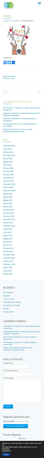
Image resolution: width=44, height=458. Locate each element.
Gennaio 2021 (8, 171)
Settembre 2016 (9, 264)
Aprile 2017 (7, 241)
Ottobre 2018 (8, 187)
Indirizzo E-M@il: (8, 421)
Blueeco (7, 21)
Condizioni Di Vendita (11, 305)
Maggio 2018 (7, 200)
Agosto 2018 (7, 193)
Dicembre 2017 (9, 216)
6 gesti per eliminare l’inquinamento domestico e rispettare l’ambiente (21, 114)
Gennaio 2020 (8, 174)
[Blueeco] (9, 4)
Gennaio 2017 (8, 251)
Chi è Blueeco (8, 292)
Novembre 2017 (9, 219)
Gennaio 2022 (8, 152)
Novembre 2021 (9, 155)
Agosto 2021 (7, 158)
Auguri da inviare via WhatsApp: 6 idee (9, 77)
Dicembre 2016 (9, 254)
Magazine (6, 295)
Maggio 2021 (7, 161)
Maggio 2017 (7, 238)
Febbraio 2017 (8, 248)
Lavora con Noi (9, 298)
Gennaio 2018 (8, 213)
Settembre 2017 (9, 225)
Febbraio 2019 (8, 177)
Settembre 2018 (9, 190)
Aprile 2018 (7, 203)
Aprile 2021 (7, 164)
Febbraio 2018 (8, 209)
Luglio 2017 (7, 232)
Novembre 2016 (9, 257)
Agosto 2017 (7, 229)
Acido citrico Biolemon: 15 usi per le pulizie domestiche (19, 119)
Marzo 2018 (7, 206)
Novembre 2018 (9, 184)
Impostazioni (6, 451)
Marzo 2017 (7, 245)
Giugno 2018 (7, 196)
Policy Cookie (8, 311)
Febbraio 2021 (8, 168)
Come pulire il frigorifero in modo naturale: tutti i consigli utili (22, 108)
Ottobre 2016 (8, 261)
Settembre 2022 (9, 145)
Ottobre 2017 (8, 222)
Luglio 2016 (7, 270)
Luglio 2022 (7, 148)
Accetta (6, 454)
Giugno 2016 (7, 273)
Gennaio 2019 (8, 180)
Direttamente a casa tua (12, 302)
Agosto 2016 (7, 267)
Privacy (6, 308)
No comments (15, 21)
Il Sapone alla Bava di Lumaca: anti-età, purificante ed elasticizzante (18, 130)
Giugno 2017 (7, 235)
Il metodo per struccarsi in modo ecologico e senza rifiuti (20, 124)
